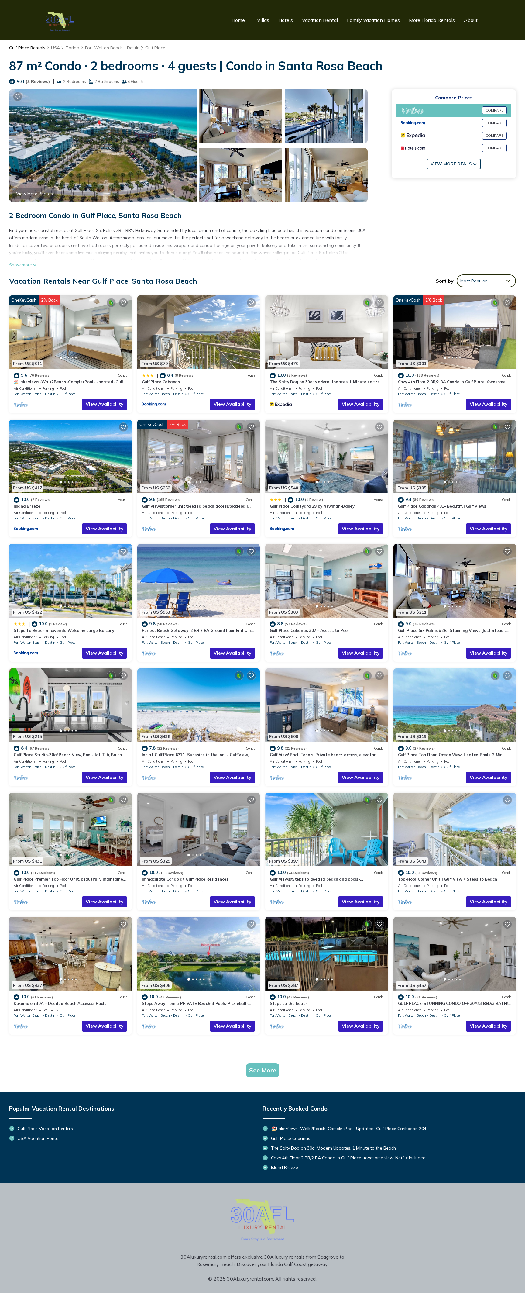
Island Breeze (27, 506)
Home (238, 20)
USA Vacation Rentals (40, 1138)
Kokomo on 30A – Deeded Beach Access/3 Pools (60, 1003)
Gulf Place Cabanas (161, 381)
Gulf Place (155, 47)
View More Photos (34, 193)
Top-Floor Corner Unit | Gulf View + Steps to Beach (447, 879)
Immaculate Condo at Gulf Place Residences (185, 879)
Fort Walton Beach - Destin (112, 47)
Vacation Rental (320, 20)
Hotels (285, 20)
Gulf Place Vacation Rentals (45, 1128)
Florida (72, 47)
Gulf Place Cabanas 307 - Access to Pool (309, 630)
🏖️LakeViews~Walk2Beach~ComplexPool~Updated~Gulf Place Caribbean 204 (348, 1128)
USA (55, 47)
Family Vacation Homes (373, 20)
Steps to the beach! (289, 1003)
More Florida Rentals (432, 20)
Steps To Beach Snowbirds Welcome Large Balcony (64, 630)
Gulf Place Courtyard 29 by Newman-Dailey (312, 506)
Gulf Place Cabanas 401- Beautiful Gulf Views (442, 506)
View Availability (104, 404)
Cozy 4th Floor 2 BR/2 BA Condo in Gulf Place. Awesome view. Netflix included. (349, 1157)
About (471, 20)
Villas (263, 20)
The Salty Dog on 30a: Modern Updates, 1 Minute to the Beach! (334, 1148)
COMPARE (494, 110)
